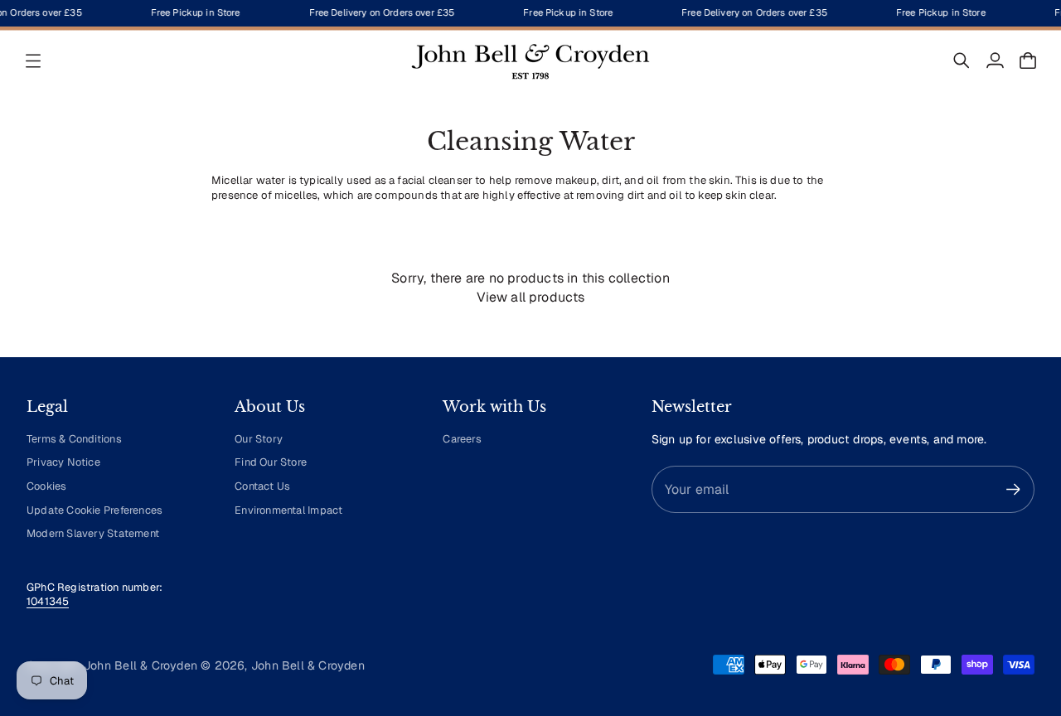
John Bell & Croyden (308, 665)
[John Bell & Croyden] (530, 60)
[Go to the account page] (994, 60)
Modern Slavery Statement (93, 533)
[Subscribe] (1013, 489)
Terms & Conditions (74, 439)
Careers (462, 439)
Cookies (46, 486)
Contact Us (262, 486)
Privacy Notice (63, 462)
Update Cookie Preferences (94, 510)
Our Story (259, 439)
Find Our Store (271, 462)
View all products (531, 297)
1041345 (48, 601)
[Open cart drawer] (1027, 60)
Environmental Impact (288, 510)
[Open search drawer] (961, 60)
